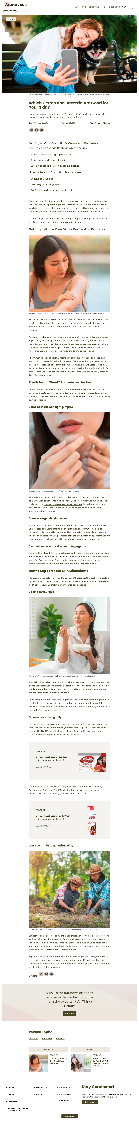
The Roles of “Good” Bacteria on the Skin (57, 148)
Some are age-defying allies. (47, 160)
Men (104, 7)
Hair (76, 7)
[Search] (131, 7)
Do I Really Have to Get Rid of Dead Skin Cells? (58, 1061)
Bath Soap (33, 1038)
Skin (84, 7)
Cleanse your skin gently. (45, 184)
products (60, 1038)
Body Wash (47, 1038)
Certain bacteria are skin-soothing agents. (55, 166)
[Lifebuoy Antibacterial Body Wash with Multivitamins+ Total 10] (92, 821)
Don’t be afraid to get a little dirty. (50, 190)
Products (114, 7)
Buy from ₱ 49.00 (43, 767)
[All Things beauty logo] (15, 4)
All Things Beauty (40, 123)
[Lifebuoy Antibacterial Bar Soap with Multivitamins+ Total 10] (92, 762)
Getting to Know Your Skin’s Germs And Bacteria (62, 143)
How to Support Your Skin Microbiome (55, 172)
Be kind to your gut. (42, 178)
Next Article (90, 1049)
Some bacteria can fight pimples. (50, 154)
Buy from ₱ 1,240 (43, 826)
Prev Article (48, 1049)
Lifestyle (94, 7)
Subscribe (69, 1014)
